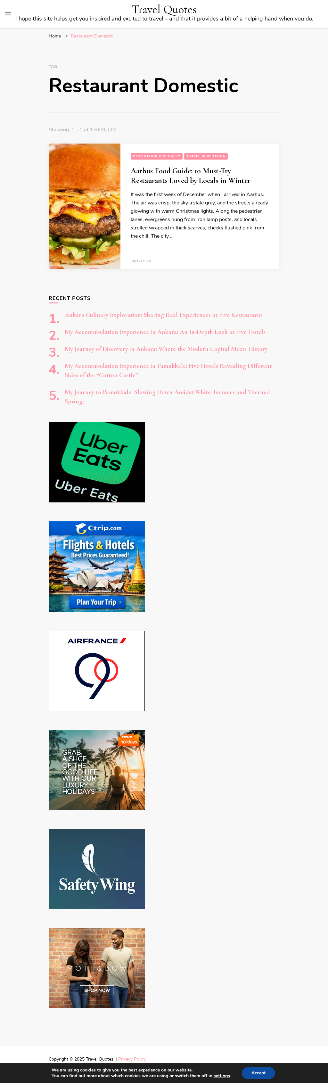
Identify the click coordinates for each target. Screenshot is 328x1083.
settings (222, 1076)
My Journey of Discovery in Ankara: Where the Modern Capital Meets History (166, 349)
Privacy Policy (132, 1059)
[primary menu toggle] (8, 14)
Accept (258, 1073)
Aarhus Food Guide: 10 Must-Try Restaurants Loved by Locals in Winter (190, 175)
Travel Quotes (164, 9)
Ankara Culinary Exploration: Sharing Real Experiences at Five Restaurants (164, 315)
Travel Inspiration (206, 156)
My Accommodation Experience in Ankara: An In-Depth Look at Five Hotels (165, 332)
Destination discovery (156, 156)
